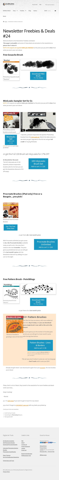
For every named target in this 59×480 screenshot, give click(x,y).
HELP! (22, 442)
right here (11, 401)
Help (40, 4)
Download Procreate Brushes (10, 444)
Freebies (22, 10)
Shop (14, 10)
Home (6, 21)
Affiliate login (43, 455)
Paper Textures (6, 455)
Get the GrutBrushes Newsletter (11, 457)
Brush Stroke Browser (26, 453)
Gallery (35, 10)
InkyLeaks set (35, 137)
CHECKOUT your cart (22, 405)
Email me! (23, 450)
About (4, 16)
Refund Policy (43, 446)
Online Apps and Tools (8, 460)
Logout (23, 448)
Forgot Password (25, 446)
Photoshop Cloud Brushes (9, 452)
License (42, 449)
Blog (30, 10)
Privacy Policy (43, 448)
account (42, 368)
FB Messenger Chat (26, 455)
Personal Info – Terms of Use (47, 451)
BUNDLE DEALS (7, 10)
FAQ (22, 441)
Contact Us (24, 444)
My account (34, 4)
